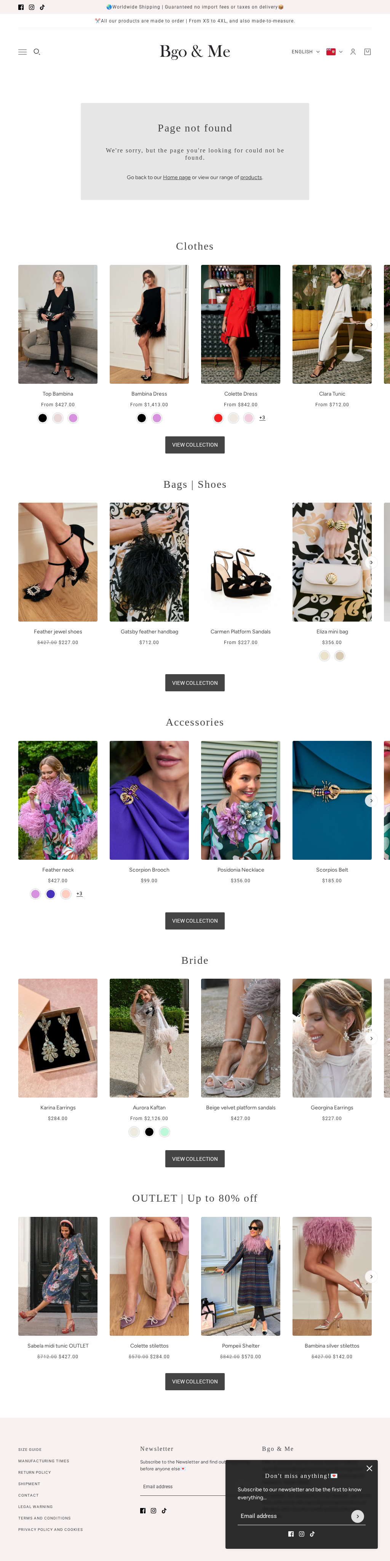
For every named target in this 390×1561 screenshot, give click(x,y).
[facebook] (21, 7)
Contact (28, 1495)
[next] (371, 324)
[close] (369, 1468)
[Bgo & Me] (195, 51)
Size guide (30, 1449)
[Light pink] (65, 894)
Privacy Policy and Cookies (50, 1529)
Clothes (195, 246)
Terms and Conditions (44, 1518)
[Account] (353, 52)
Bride (195, 960)
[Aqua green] (164, 1131)
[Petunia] (50, 894)
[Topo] (339, 655)
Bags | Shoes (195, 484)
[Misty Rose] (57, 418)
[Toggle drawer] (22, 52)
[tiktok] (42, 7)
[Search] (37, 52)
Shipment (29, 1484)
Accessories (195, 722)
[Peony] (248, 418)
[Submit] (357, 1516)
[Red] (218, 418)
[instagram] (31, 7)
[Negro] (149, 1131)
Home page (177, 177)
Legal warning (35, 1507)
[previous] (18, 271)
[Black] (42, 418)
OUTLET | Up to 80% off (195, 1198)
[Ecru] (233, 418)
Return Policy (34, 1472)
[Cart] (367, 52)
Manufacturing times (43, 1461)
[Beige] (324, 655)
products (251, 177)
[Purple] (73, 418)
